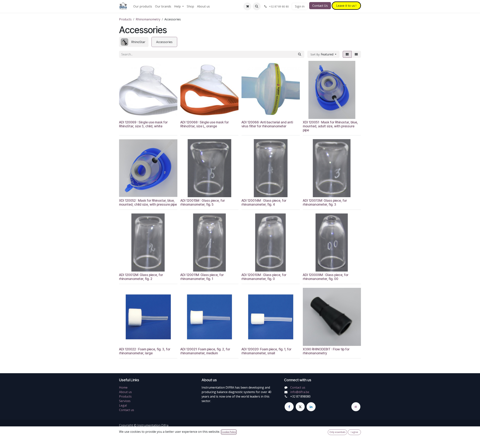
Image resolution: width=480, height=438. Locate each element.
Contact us (126, 410)
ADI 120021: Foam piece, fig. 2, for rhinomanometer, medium (205, 351)
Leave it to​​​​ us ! (346, 6)
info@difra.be (299, 392)
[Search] (299, 54)
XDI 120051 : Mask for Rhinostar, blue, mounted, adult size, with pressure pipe (330, 126)
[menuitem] (143, 6)
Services (124, 401)
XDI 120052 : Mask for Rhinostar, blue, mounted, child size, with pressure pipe (148, 202)
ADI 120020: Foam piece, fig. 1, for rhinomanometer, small (266, 351)
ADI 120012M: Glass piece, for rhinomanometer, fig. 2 (141, 277)
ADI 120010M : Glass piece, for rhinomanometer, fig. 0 (264, 277)
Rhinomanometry (148, 19)
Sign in (299, 6)
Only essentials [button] (337, 432)
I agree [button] (354, 432)
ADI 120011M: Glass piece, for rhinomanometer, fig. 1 (202, 277)
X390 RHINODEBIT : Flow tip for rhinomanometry (326, 351)
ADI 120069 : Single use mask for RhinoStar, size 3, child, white (143, 124)
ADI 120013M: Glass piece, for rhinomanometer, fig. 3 (325, 202)
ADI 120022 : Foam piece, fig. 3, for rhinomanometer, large (144, 351)
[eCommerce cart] (247, 6)
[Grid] (347, 54)
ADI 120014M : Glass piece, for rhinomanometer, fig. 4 (264, 202)
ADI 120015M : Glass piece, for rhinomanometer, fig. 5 (202, 202)
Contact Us (320, 6)
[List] (356, 54)
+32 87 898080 (300, 396)
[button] (257, 6)
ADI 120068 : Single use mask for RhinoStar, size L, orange (204, 124)
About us (125, 392)
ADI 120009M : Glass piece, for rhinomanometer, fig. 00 (325, 277)
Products (125, 19)
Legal (123, 405)
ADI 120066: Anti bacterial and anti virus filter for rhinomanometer (267, 124)
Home (123, 387)
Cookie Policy (229, 432)
